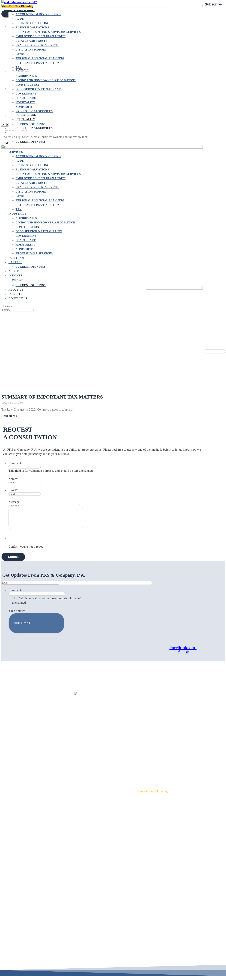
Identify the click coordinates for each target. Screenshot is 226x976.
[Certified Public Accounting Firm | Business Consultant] (19, 2)
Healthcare (26, 97)
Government (26, 93)
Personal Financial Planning (40, 58)
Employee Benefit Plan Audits (41, 36)
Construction (27, 84)
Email (13, 490)
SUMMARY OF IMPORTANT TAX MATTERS (52, 397)
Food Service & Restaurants (39, 89)
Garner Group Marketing (152, 791)
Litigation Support (31, 49)
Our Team (20, 115)
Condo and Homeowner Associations (46, 80)
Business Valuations (32, 27)
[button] (7, 313)
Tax (19, 67)
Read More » (9, 415)
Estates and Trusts (31, 40)
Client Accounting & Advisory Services (48, 31)
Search (7, 306)
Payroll (22, 53)
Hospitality (25, 102)
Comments (15, 463)
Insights (15, 294)
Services (19, 10)
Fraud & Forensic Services (37, 45)
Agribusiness (26, 75)
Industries (21, 71)
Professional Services (34, 111)
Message (14, 501)
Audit (20, 18)
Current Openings (31, 124)
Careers (18, 120)
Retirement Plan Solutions (38, 62)
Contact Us (17, 298)
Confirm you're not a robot (25, 546)
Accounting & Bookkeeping (38, 14)
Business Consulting (32, 23)
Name (13, 478)
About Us (15, 289)
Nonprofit (24, 106)
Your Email (16, 610)
